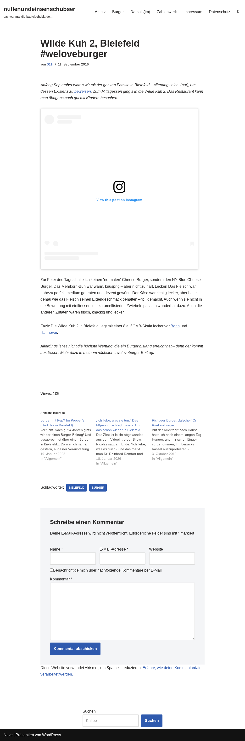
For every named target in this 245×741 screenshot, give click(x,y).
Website (156, 549)
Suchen (89, 711)
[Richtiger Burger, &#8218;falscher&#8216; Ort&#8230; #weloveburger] (180, 439)
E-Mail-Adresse (114, 549)
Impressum (193, 12)
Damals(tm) (140, 12)
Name (56, 549)
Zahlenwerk (167, 12)
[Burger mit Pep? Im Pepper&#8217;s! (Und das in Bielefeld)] (68, 439)
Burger (118, 12)
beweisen (82, 91)
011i (50, 64)
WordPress (51, 735)
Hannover (48, 332)
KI (238, 12)
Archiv (100, 12)
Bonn (175, 326)
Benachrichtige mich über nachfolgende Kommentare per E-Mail (107, 570)
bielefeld (76, 487)
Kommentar (61, 579)
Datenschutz (219, 12)
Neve (8, 735)
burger (98, 487)
